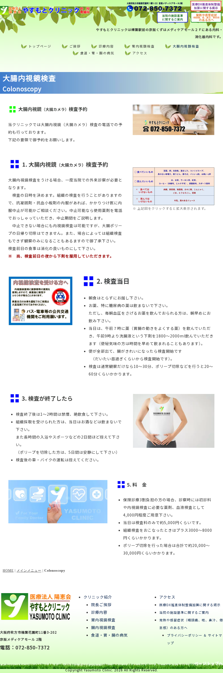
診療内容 (106, 46)
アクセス (139, 53)
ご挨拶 (75, 46)
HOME (8, 570)
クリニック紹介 (97, 597)
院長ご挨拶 (101, 604)
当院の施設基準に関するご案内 (184, 612)
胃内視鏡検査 (143, 46)
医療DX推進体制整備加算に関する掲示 (190, 604)
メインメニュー (29, 570)
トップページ (40, 46)
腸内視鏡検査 (103, 627)
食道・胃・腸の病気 (97, 53)
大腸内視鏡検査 (186, 46)
